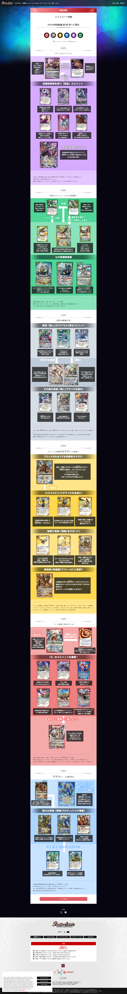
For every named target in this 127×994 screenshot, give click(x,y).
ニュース (29, 3)
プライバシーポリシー (64, 937)
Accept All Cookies (44, 977)
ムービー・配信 (50, 3)
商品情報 (24, 3)
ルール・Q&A (35, 3)
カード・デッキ (43, 3)
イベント (57, 3)
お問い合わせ (90, 937)
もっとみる (63, 898)
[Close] (50, 973)
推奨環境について (37, 937)
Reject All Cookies (44, 981)
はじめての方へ (18, 3)
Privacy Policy (22, 990)
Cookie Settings (51, 937)
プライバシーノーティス (77, 937)
